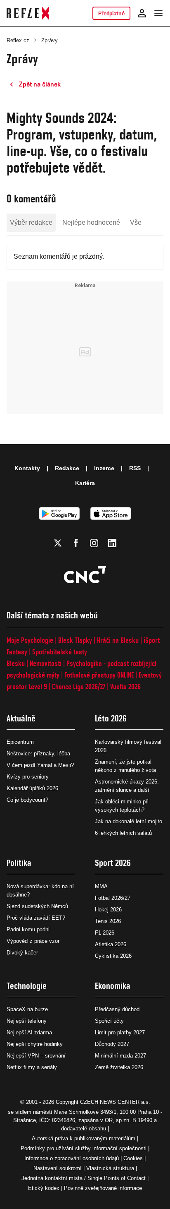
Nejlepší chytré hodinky (35, 1044)
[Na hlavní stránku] (28, 13)
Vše (136, 222)
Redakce (67, 468)
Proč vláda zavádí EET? (36, 918)
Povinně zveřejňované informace (103, 1188)
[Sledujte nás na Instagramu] (94, 543)
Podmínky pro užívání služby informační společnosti (83, 1148)
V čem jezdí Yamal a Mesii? (40, 765)
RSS (135, 468)
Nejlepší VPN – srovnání (36, 1056)
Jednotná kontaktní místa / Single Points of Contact (83, 1178)
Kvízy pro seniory (28, 777)
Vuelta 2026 (125, 686)
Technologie (27, 986)
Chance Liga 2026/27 (78, 686)
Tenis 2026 (108, 921)
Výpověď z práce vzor (33, 941)
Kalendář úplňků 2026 (32, 788)
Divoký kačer (22, 952)
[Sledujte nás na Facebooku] (76, 543)
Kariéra (85, 483)
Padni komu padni (28, 929)
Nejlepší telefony (27, 1021)
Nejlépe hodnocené (91, 222)
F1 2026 (104, 933)
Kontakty (27, 468)
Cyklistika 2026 (113, 956)
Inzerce (104, 468)
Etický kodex (43, 1188)
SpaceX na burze (27, 1009)
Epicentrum (20, 742)
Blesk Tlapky (75, 640)
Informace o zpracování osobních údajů (71, 1158)
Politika (19, 863)
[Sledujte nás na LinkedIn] (112, 543)
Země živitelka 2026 (119, 1067)
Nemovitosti (45, 663)
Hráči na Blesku (118, 640)
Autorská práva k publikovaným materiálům (83, 1138)
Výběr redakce (31, 222)
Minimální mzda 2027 (120, 1056)
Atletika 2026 (110, 944)
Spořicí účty (109, 1021)
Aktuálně (21, 718)
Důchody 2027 (112, 1044)
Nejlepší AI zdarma (29, 1032)
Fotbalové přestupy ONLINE (99, 675)
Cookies (133, 1158)
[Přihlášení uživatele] (142, 13)
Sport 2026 (113, 863)
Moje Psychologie (30, 640)
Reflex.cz (18, 40)
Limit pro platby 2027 (120, 1032)
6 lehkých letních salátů (123, 833)
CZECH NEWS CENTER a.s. (115, 1102)
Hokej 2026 (108, 909)
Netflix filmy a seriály (32, 1067)
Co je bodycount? (27, 800)
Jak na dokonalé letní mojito (128, 821)
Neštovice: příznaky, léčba (38, 753)
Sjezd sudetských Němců (37, 906)
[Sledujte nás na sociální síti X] (57, 543)
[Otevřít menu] (158, 13)
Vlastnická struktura (110, 1168)
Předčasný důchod (117, 1009)
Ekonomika (112, 986)
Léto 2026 (111, 718)
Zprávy (49, 40)
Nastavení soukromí (57, 1168)
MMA (101, 886)
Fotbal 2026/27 (112, 898)
